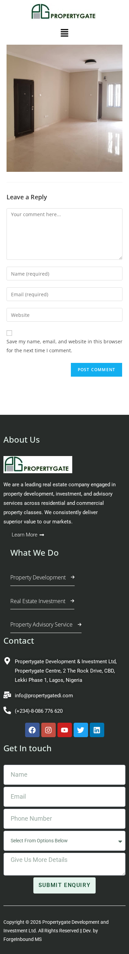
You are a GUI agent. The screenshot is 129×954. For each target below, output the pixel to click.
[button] (64, 34)
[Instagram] (48, 730)
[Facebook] (32, 730)
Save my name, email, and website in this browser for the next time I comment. (64, 345)
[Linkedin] (97, 730)
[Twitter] (81, 730)
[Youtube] (64, 730)
